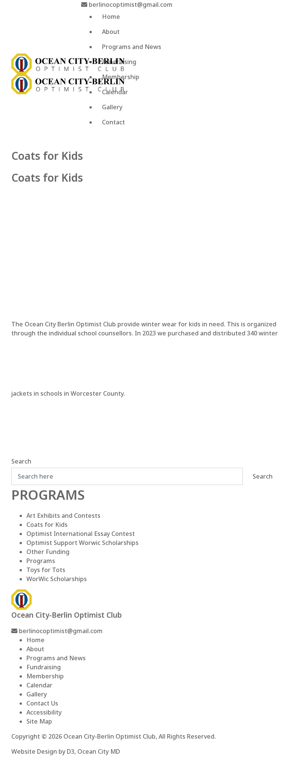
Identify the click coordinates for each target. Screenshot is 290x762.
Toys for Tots (45, 570)
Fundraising (119, 62)
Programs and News (131, 47)
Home (111, 16)
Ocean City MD (98, 751)
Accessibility (44, 712)
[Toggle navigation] (87, 142)
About (111, 32)
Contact (113, 122)
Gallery (112, 107)
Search (21, 461)
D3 (70, 751)
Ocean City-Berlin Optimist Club (109, 736)
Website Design (34, 751)
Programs (40, 561)
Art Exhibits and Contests (63, 515)
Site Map (39, 721)
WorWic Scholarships (56, 579)
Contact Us (42, 703)
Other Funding (47, 552)
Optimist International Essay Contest (80, 533)
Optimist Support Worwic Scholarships (82, 543)
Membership (120, 77)
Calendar (115, 92)
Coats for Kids (47, 524)
